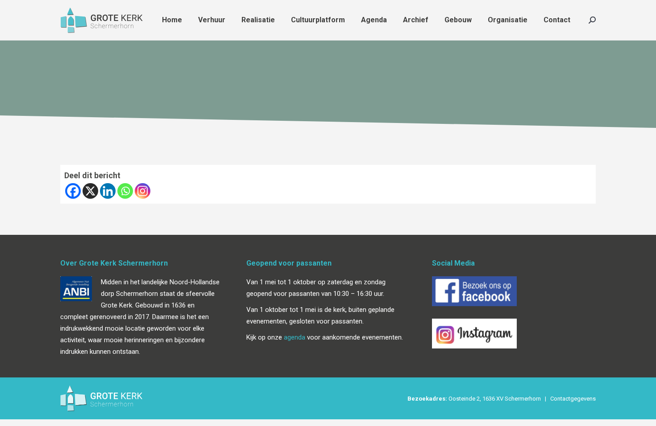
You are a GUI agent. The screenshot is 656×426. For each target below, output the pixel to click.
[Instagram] (142, 191)
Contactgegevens (573, 398)
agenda (294, 337)
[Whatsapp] (125, 191)
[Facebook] (73, 191)
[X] (90, 191)
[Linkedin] (108, 191)
